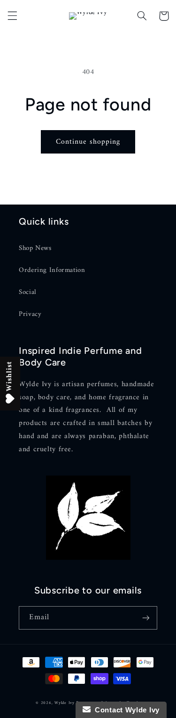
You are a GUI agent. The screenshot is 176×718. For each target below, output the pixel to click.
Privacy (30, 314)
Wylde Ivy (65, 703)
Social (28, 292)
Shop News (35, 248)
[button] (12, 16)
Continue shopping (88, 141)
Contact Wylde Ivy (125, 710)
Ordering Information (52, 270)
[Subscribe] (146, 617)
